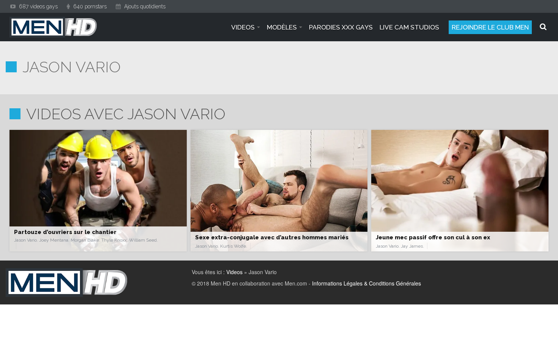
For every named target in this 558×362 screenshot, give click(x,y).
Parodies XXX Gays (341, 27)
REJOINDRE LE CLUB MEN (490, 27)
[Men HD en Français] (53, 27)
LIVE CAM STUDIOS (409, 27)
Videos (234, 272)
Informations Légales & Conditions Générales (366, 283)
